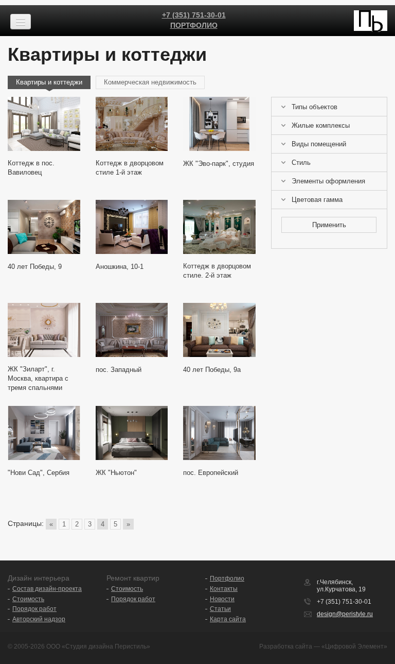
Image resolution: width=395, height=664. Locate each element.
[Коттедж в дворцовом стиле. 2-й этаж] (219, 227)
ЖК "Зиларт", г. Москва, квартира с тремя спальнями (38, 378)
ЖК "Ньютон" (116, 472)
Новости (222, 599)
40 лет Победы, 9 (35, 266)
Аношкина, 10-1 (119, 266)
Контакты (224, 588)
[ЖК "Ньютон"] (132, 433)
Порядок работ (34, 608)
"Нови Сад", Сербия (38, 472)
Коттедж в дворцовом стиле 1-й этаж (130, 167)
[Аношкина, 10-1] (132, 227)
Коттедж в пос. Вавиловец (31, 167)
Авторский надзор (38, 619)
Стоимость (28, 599)
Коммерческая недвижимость (150, 82)
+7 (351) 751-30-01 (194, 15)
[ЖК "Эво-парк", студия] (219, 124)
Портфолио (194, 25)
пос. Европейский (210, 472)
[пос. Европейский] (219, 433)
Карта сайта (228, 619)
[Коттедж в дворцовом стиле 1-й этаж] (132, 124)
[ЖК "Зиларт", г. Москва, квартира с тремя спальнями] (44, 330)
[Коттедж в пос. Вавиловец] (44, 124)
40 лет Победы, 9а (212, 369)
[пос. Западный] (132, 330)
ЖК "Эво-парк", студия (218, 163)
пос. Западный (118, 369)
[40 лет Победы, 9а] (219, 330)
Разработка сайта (285, 646)
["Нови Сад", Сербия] (44, 433)
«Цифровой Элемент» (354, 646)
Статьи (220, 608)
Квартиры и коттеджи (49, 82)
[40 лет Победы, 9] (44, 227)
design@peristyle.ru (345, 614)
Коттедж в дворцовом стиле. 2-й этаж (217, 270)
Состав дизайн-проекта (47, 588)
